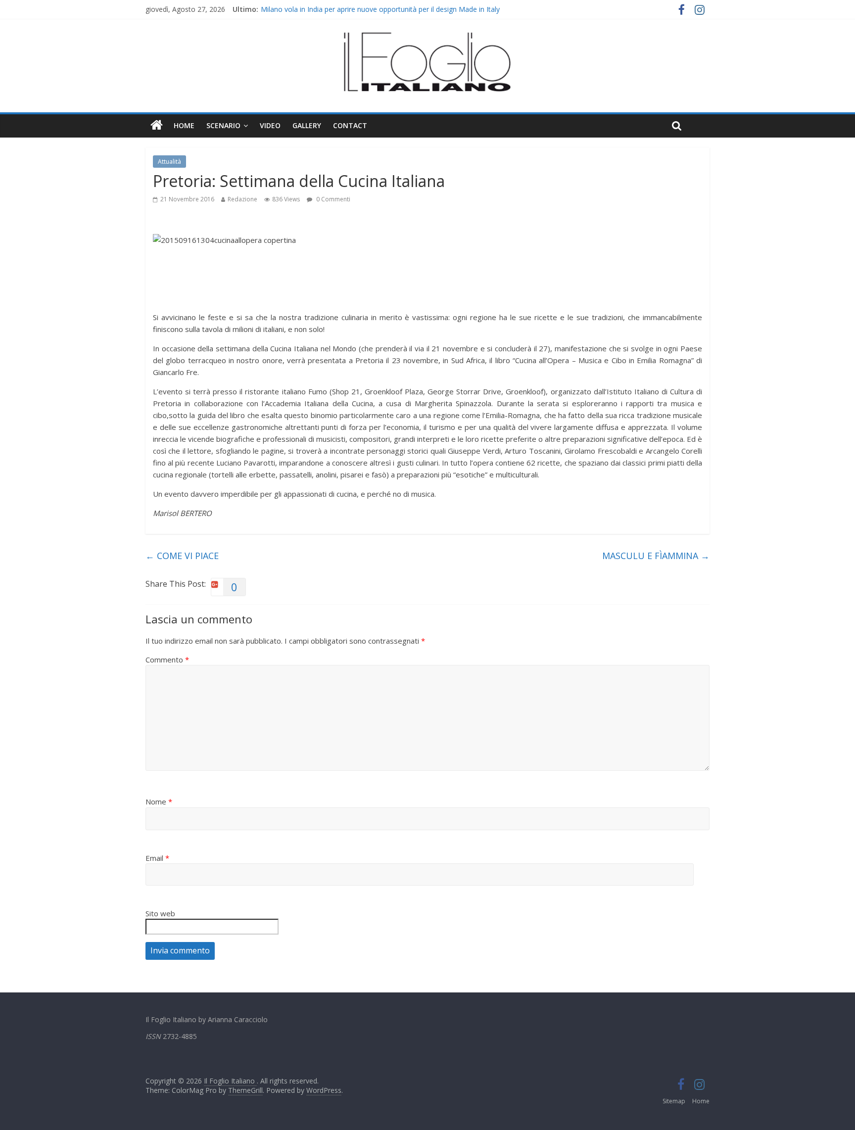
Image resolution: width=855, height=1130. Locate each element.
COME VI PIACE (182, 556)
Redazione (242, 199)
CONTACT (350, 125)
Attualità (169, 161)
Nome (158, 801)
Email (157, 858)
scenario (223, 125)
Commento (167, 659)
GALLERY (306, 125)
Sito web (160, 913)
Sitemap (674, 1101)
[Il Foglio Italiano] (156, 125)
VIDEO (270, 125)
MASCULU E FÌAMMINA (656, 556)
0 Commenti (332, 199)
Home (184, 125)
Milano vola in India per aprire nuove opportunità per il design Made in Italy (380, 12)
